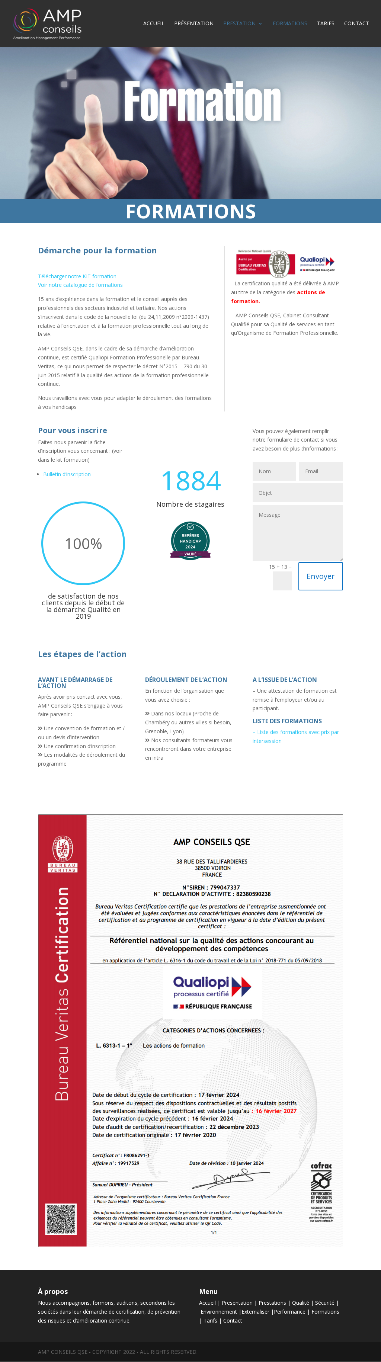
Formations (290, 24)
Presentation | (240, 1302)
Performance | (292, 1311)
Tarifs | (213, 1320)
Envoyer (321, 576)
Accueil (153, 24)
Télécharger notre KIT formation (77, 276)
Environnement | (221, 1311)
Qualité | (303, 1302)
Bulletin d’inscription (67, 474)
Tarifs (325, 24)
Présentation (194, 24)
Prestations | (275, 1302)
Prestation (239, 24)
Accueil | (210, 1302)
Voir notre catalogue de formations (80, 284)
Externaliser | (257, 1311)
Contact (356, 24)
